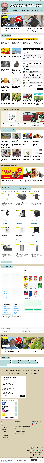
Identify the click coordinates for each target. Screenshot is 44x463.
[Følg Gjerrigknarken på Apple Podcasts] (38, 450)
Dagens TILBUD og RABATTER (8, 388)
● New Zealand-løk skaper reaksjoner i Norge (22, 39)
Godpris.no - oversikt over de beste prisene (22, 428)
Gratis (29, 10)
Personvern (8, 373)
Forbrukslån (6, 282)
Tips (24, 370)
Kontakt (27, 370)
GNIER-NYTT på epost (7, 379)
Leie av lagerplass (16, 313)
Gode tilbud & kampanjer (31, 362)
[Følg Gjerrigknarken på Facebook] (33, 450)
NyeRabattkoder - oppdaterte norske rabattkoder (23, 426)
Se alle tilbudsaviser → (27, 298)
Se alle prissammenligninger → (6, 261)
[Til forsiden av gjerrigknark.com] (5, 7)
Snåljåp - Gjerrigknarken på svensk (38, 423)
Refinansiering (15, 362)
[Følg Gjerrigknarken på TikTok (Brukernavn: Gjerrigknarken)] (28, 450)
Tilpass (40, 460)
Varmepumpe (16, 296)
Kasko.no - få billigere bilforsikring (20, 431)
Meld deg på (33, 309)
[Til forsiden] (26, 6)
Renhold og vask (7, 293)
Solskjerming (16, 294)
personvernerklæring (4, 461)
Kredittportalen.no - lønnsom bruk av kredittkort (22, 423)
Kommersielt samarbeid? (10, 417)
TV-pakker (6, 310)
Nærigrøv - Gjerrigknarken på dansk (38, 424)
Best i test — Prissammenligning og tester (16, 188)
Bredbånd (6, 312)
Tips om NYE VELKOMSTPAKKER (9, 382)
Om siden (20, 370)
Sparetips (4, 335)
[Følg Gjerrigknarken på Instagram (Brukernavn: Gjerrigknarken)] (31, 450)
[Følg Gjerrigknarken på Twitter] (40, 450)
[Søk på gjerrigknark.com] (41, 10)
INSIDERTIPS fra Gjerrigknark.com (9, 380)
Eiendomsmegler (7, 291)
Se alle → (42, 325)
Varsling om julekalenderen (8, 393)
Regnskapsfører (17, 310)
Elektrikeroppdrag (7, 297)
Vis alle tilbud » (39, 88)
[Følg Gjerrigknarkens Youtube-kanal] (35, 450)
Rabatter (37, 10)
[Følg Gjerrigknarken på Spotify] (37, 450)
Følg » (16, 403)
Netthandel (32, 360)
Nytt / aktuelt (6, 35)
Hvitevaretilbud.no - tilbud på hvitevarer (21, 433)
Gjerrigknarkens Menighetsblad (8, 385)
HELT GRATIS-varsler (7, 383)
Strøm (5, 306)
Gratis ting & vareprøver (5, 360)
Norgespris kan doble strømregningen (26, 43)
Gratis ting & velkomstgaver (9, 109)
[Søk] (42, 52)
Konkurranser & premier (8, 165)
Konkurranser (25, 360)
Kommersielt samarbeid (33, 373)
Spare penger (23, 10)
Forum (17, 10)
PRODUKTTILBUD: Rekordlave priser (9, 384)
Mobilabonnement (7, 308)
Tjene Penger (3, 364)
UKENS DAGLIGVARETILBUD (8, 389)
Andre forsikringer (16, 283)
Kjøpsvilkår (24, 373)
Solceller (15, 298)
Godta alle (34, 460)
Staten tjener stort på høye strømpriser (5, 43)
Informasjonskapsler (16, 373)
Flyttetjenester (6, 295)
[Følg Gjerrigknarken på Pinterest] (42, 450)
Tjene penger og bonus (7, 392)
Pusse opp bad (16, 292)
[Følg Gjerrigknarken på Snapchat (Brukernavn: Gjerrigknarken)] (29, 450)
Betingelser (36, 370)
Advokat (15, 306)
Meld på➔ (23, 395)
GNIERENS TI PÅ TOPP (7, 387)
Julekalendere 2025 (16, 360)
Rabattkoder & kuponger (5, 362)
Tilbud (33, 10)
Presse (31, 370)
